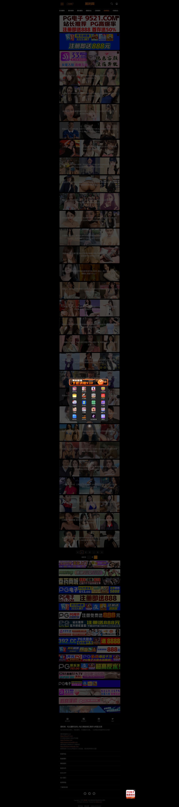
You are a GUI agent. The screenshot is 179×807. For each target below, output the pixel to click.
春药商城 (84, 391)
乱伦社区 (74, 419)
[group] (130, 794)
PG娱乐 (74, 405)
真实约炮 (74, 391)
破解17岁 (103, 412)
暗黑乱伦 (93, 412)
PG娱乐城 (103, 391)
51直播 (84, 412)
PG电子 (103, 398)
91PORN (84, 419)
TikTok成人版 (93, 419)
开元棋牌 (84, 398)
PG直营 (93, 405)
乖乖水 (93, 391)
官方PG (74, 398)
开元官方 (84, 405)
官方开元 (93, 398)
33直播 (74, 412)
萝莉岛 (103, 419)
